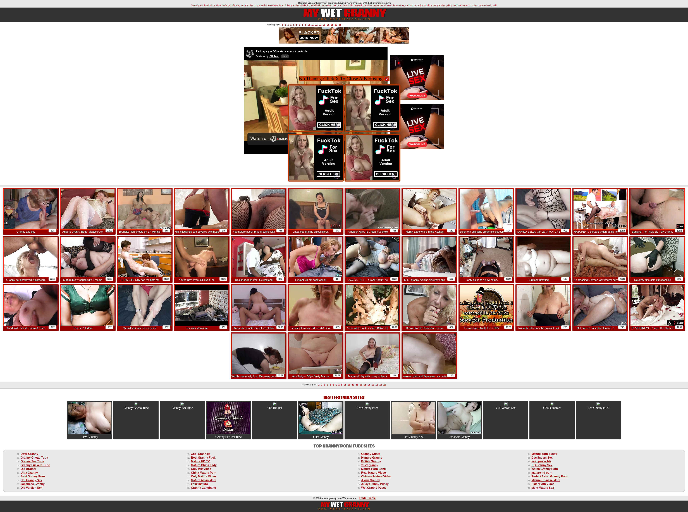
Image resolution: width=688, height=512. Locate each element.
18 (340, 24)
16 (332, 24)
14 (324, 24)
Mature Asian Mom (203, 480)
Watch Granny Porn (544, 468)
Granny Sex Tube (32, 461)
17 (336, 24)
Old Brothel (28, 468)
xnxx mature (199, 483)
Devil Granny (29, 453)
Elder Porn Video (543, 483)
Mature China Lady (204, 465)
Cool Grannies (200, 453)
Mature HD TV (200, 461)
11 (313, 24)
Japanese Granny (33, 483)
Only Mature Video (203, 476)
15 (328, 24)
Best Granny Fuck (203, 457)
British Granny (371, 461)
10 (309, 24)
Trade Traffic (367, 498)
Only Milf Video (201, 468)
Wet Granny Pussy (373, 487)
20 (384, 385)
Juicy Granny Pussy (375, 483)
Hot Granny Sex (31, 480)
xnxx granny (369, 465)
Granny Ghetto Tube (34, 457)
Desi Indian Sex (542, 457)
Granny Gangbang (203, 487)
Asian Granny (370, 480)
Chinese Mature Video (376, 476)
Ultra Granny (29, 472)
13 (320, 24)
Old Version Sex (31, 487)
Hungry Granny (371, 457)
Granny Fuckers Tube (35, 465)
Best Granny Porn (33, 476)
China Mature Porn (203, 472)
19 (380, 385)
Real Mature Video (373, 472)
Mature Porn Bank (373, 468)
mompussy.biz (541, 461)
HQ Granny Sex (541, 465)
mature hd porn (541, 472)
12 (316, 24)
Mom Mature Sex (542, 487)
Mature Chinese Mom (545, 480)
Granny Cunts (370, 453)
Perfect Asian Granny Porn (549, 476)
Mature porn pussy (544, 453)
